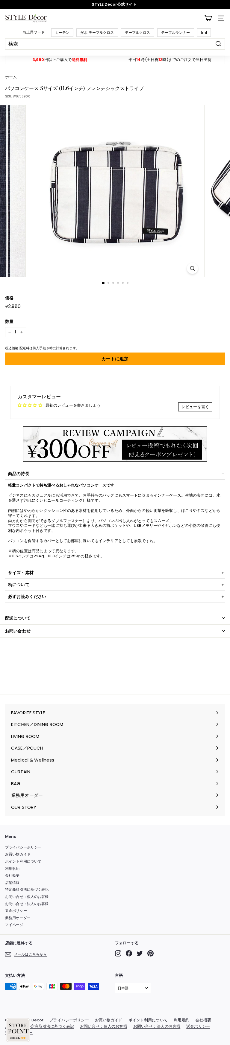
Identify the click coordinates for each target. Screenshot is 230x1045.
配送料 (24, 348)
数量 (9, 321)
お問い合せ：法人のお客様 (27, 903)
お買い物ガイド (18, 854)
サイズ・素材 (21, 573)
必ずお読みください (27, 596)
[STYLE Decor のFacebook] (129, 953)
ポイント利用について (23, 861)
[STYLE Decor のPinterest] (150, 953)
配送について (18, 618)
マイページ (14, 924)
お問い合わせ (18, 631)
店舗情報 (12, 882)
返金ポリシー (16, 910)
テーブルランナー (175, 32)
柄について (18, 585)
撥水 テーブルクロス (97, 32)
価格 (9, 297)
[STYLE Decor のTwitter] (140, 953)
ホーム (11, 77)
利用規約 (12, 868)
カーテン (62, 32)
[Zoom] (192, 268)
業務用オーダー (18, 917)
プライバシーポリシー (23, 847)
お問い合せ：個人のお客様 (27, 896)
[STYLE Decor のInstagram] (118, 953)
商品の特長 (18, 474)
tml (204, 32)
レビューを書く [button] (195, 407)
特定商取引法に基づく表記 (27, 889)
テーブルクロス (137, 32)
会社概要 (12, 875)
